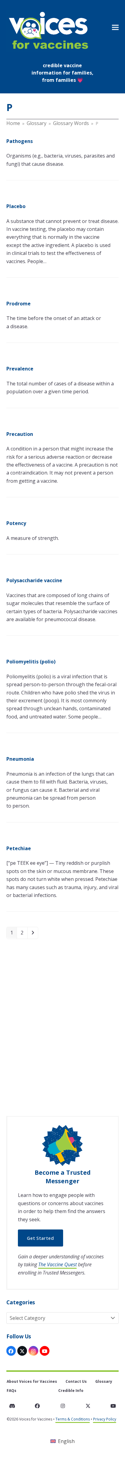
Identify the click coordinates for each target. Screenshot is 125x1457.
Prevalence (19, 368)
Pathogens (19, 141)
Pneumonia (20, 759)
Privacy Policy (104, 1419)
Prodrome (18, 303)
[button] (115, 27)
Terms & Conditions (73, 1419)
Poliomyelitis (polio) (31, 661)
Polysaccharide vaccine (34, 580)
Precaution (19, 434)
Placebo (15, 206)
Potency (16, 523)
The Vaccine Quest (57, 1264)
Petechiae (18, 848)
